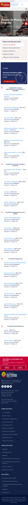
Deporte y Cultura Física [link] (10, 202)
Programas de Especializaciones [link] (11, 48)
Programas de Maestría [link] (9, 51)
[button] (26, 9)
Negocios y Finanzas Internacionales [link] (13, 140)
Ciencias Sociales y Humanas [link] (9, 481)
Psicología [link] (6, 192)
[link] (26, 23)
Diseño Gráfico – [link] (8, 228)
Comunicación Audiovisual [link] (10, 181)
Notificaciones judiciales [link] (8, 431)
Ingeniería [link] (4, 489)
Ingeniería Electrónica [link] (9, 283)
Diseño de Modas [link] (8, 248)
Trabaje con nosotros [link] (7, 440)
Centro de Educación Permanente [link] (11, 458)
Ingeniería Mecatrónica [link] (10, 304)
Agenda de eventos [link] (7, 437)
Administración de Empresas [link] (11, 107)
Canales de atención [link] (7, 422)
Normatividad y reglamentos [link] (9, 419)
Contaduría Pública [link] (9, 118)
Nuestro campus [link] (6, 415)
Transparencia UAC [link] (7, 425)
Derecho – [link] (6, 330)
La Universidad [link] (6, 412)
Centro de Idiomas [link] (7, 466)
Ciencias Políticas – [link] (9, 340)
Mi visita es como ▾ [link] (5, 1)
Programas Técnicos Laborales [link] (11, 57)
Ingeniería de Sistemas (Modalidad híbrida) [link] (15, 262)
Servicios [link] (12, 1)
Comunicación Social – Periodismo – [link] (13, 169)
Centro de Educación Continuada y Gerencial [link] (11, 462)
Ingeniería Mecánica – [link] (9, 293)
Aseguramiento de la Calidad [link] (9, 434)
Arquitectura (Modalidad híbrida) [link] (12, 217)
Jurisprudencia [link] (6, 492)
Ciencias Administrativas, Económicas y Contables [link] (12, 485)
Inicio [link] (2, 26)
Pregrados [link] (4, 449)
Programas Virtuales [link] (8, 54)
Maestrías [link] (4, 455)
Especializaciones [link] (6, 452)
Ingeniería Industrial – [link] (9, 273)
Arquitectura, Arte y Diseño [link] (9, 478)
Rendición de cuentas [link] (7, 428)
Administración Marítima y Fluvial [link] (12, 152)
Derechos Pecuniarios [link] (7, 469)
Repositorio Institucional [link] (7, 392)
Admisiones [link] (9, 26)
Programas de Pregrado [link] (9, 44)
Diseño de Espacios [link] (9, 238)
